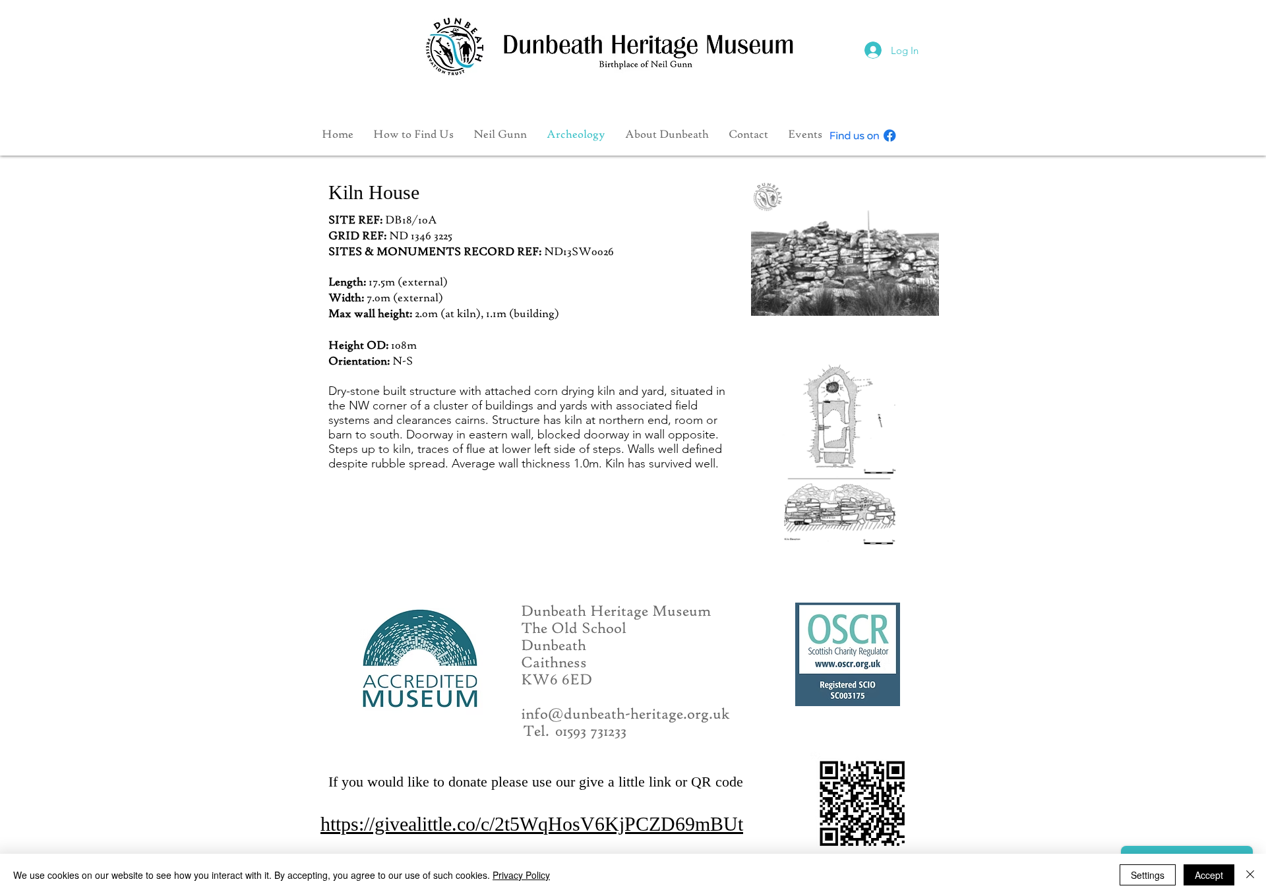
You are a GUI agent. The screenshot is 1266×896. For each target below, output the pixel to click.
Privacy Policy (521, 874)
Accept (1209, 874)
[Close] (1250, 874)
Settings (1147, 874)
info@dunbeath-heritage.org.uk (625, 715)
